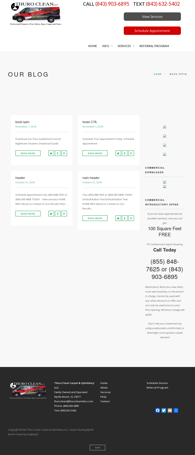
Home (158, 74)
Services (105, 392)
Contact (105, 401)
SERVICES (124, 46)
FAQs (103, 396)
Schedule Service (157, 383)
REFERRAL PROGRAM (154, 46)
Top (97, 447)
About (104, 387)
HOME (92, 46)
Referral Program (157, 387)
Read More (28, 153)
